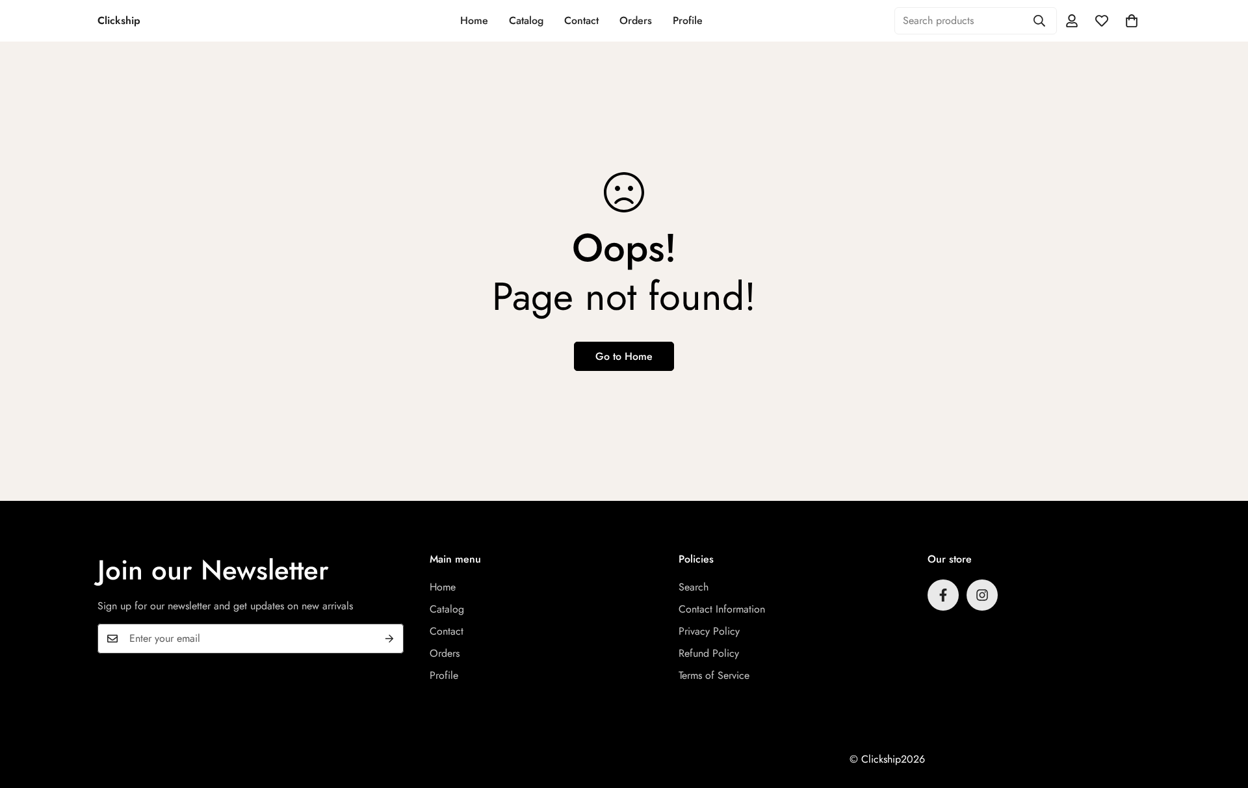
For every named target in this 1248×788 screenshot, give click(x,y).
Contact (581, 20)
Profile (688, 20)
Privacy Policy (709, 631)
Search (693, 586)
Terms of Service (714, 675)
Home (474, 20)
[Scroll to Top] (1223, 717)
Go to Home (624, 356)
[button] (1132, 21)
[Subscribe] (389, 639)
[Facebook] (943, 595)
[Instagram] (982, 595)
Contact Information (722, 609)
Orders (635, 20)
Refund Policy (709, 653)
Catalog (526, 20)
